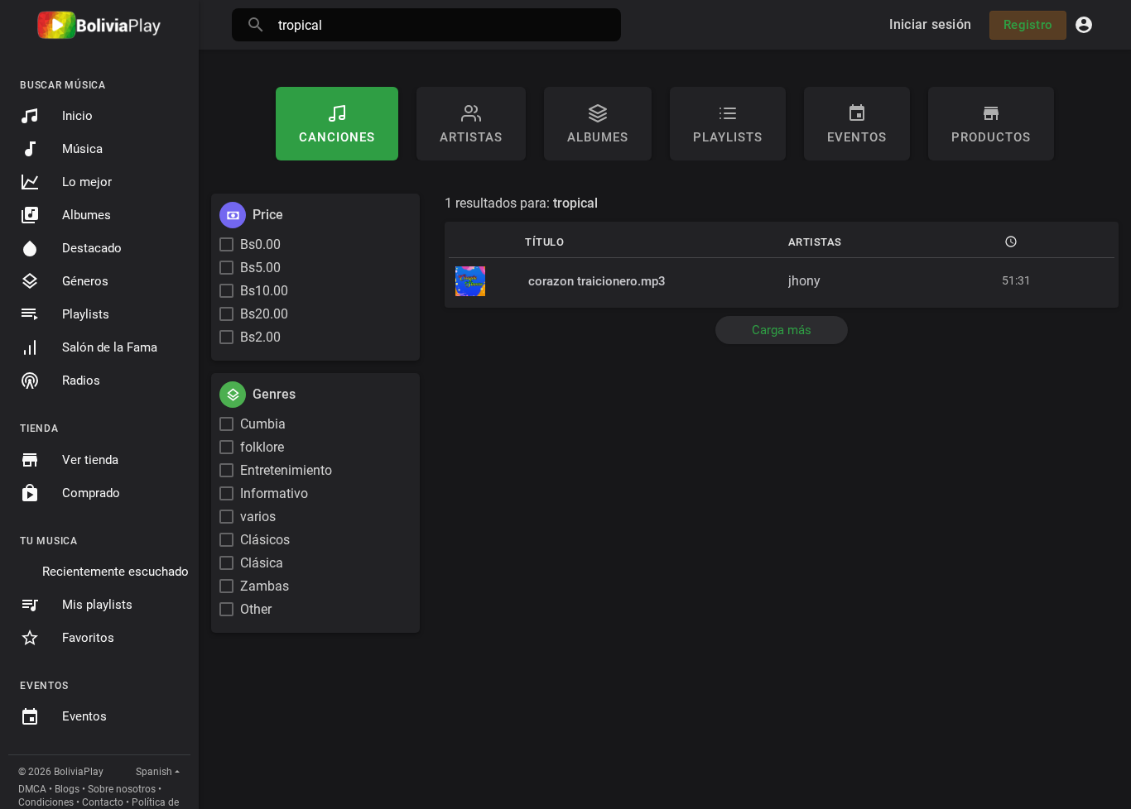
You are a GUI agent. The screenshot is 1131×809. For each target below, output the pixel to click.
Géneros (85, 281)
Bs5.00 (260, 267)
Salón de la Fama (109, 347)
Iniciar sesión (930, 24)
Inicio (77, 115)
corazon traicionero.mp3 (597, 281)
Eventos (84, 716)
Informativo (274, 493)
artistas (471, 137)
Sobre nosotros (122, 789)
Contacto (102, 802)
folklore (262, 447)
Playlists (85, 314)
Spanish (154, 772)
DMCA (32, 789)
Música (82, 148)
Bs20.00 (264, 314)
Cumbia (263, 424)
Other (256, 609)
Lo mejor (87, 182)
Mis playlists (97, 604)
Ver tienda (90, 459)
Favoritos (88, 637)
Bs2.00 (260, 337)
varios (258, 516)
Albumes (86, 215)
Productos (991, 137)
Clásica (261, 563)
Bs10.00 (264, 291)
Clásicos (265, 540)
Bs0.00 (260, 244)
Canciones (337, 137)
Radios (81, 380)
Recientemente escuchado (115, 571)
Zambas (264, 586)
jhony (804, 281)
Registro (1027, 24)
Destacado (92, 248)
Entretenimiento (286, 470)
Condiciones (46, 802)
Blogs (67, 789)
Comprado (91, 493)
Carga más (781, 330)
